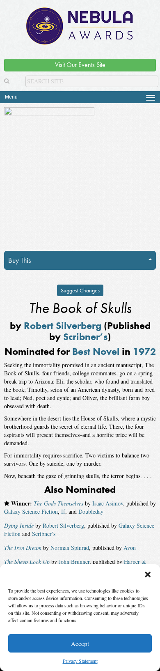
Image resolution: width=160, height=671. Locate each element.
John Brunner (74, 561)
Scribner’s (85, 336)
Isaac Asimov (107, 503)
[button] (148, 574)
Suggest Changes (80, 290)
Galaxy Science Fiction (31, 511)
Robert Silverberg (62, 325)
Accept (80, 643)
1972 (144, 351)
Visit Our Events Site (80, 64)
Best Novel (95, 351)
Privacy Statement (80, 660)
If (63, 511)
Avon (129, 548)
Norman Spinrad (69, 548)
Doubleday (90, 511)
